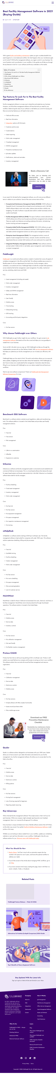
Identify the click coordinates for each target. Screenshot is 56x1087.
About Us (27, 999)
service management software (44, 349)
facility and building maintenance (19, 56)
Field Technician (41, 1019)
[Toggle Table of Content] (38, 70)
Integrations (28, 1006)
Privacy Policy (25, 1063)
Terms (32, 1063)
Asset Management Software (44, 1009)
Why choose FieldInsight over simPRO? (37, 1036)
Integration (9, 123)
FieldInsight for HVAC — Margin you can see (17, 1028)
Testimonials (28, 1009)
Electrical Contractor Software (17, 1039)
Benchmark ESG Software (11, 78)
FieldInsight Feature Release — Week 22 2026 (22, 902)
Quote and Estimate (42, 1012)
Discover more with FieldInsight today (28, 838)
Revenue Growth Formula (36, 1044)
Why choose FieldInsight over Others (14, 76)
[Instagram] (25, 1058)
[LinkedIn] (34, 1058)
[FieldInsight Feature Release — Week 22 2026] (28, 891)
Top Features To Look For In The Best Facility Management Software (22, 72)
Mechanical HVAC (14, 1035)
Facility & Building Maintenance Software (36, 827)
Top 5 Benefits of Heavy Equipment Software (21, 965)
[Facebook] (21, 1058)
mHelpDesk (8, 82)
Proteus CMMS (9, 86)
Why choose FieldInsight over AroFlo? (37, 1031)
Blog (31, 1028)
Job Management (41, 999)
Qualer (7, 88)
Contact (27, 1012)
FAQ (26, 1003)
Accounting (40, 1016)
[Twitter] (30, 1058)
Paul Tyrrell (16, 19)
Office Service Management (44, 1006)
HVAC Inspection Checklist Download (36, 1040)
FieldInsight (8, 74)
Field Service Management (43, 1003)
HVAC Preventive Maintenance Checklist (37, 1048)
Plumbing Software (14, 1032)
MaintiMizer (8, 84)
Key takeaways (9, 90)
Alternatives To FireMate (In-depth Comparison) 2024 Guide (26, 933)
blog (12, 863)
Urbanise (7, 80)
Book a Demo (13, 852)
